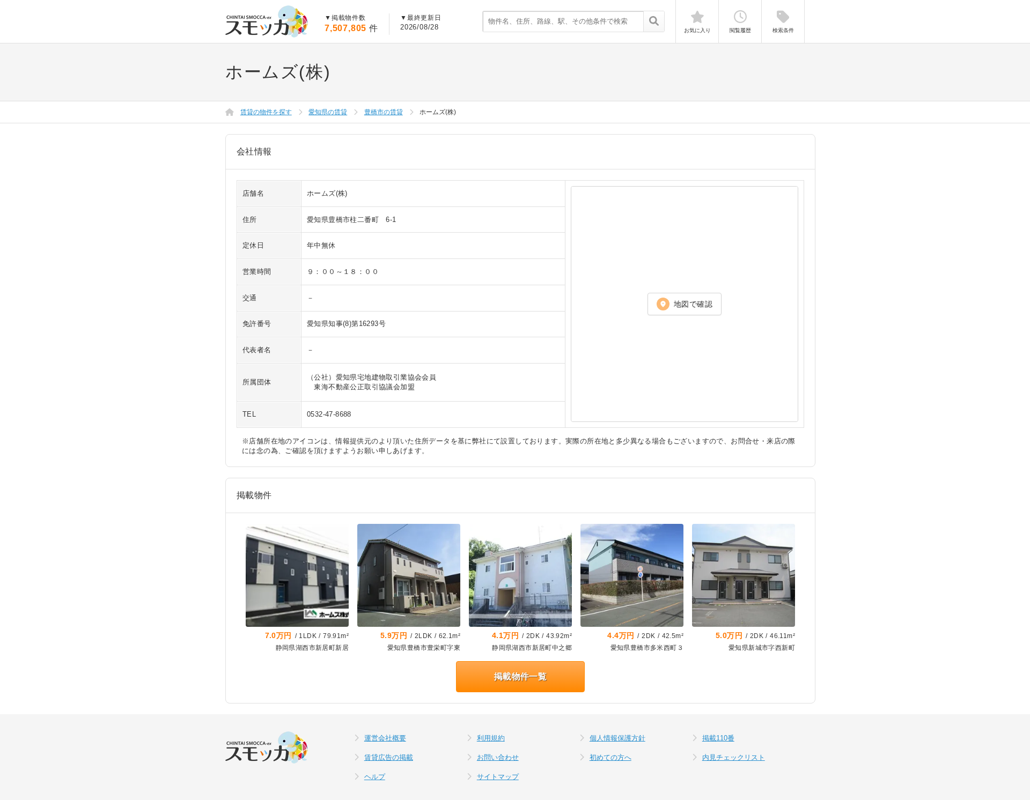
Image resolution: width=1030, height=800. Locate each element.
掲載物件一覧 (520, 676)
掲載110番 (718, 738)
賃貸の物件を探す (266, 112)
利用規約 (491, 738)
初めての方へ (610, 757)
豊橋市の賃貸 (383, 112)
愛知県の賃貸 (327, 112)
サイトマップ (498, 777)
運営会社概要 (385, 738)
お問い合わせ (498, 757)
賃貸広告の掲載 (388, 757)
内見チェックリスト (733, 757)
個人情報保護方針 (617, 738)
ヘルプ (374, 777)
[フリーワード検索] (653, 22)
